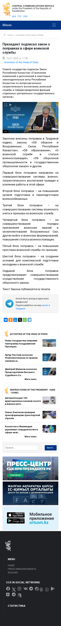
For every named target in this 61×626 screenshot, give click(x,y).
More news (31, 379)
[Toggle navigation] (53, 25)
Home (11, 565)
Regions (13, 572)
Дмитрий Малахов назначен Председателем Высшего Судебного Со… (21, 372)
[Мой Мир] (15, 320)
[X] (20, 320)
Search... (51, 448)
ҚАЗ (14, 16)
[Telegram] (29, 320)
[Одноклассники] (10, 320)
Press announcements (22, 569)
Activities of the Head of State (21, 62)
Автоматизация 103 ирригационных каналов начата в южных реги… (23, 401)
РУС (20, 16)
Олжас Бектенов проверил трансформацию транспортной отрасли (22, 415)
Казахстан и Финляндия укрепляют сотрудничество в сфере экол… (21, 429)
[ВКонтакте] (6, 320)
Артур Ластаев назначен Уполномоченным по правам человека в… (21, 357)
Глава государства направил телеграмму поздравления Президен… (21, 343)
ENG (25, 16)
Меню (7, 25)
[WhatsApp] (25, 320)
